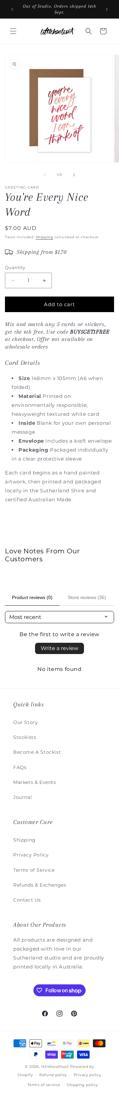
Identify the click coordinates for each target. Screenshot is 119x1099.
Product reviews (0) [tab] (32, 597)
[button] (13, 31)
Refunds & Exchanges (39, 885)
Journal (22, 797)
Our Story (25, 722)
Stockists (24, 737)
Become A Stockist (37, 752)
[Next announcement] (106, 9)
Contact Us (27, 900)
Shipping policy (82, 1084)
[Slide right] (74, 175)
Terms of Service (34, 870)
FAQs (19, 767)
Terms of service (43, 1084)
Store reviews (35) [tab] (87, 597)
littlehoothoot (55, 1066)
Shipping (44, 237)
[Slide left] (45, 175)
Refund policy (53, 1074)
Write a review (59, 648)
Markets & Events (34, 782)
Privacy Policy (31, 855)
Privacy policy (87, 1074)
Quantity (15, 267)
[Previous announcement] (12, 9)
